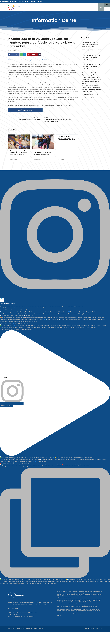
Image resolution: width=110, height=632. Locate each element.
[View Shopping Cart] (107, 5)
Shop (19, 1)
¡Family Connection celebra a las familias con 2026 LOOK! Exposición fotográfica (91, 73)
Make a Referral (13, 608)
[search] (101, 7)
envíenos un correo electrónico (72, 595)
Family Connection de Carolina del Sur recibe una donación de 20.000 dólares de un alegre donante (91, 80)
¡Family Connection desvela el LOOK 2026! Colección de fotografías (66, 138)
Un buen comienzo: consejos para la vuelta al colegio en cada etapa (42, 152)
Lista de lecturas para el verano (91, 62)
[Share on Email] (39, 54)
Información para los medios (93, 628)
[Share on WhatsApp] (21, 54)
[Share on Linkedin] (24, 54)
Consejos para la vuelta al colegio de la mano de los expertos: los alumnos (18, 152)
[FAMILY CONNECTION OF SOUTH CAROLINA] (14, 7)
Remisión (14, 1)
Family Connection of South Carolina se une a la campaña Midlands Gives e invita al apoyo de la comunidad (91, 88)
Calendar (39, 1)
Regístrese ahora (25, 110)
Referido (8, 1)
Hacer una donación (28, 1)
